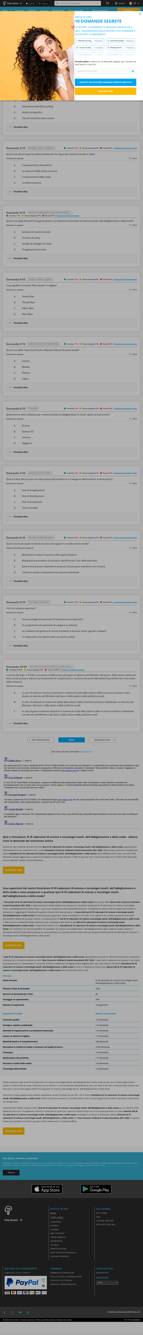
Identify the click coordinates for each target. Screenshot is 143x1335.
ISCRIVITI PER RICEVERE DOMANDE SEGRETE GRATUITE (105, 82)
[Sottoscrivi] (133, 71)
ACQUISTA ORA (105, 91)
